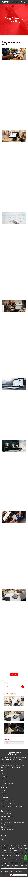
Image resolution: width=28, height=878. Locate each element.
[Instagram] (6, 839)
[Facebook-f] (2, 839)
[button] (25, 2)
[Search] (22, 686)
